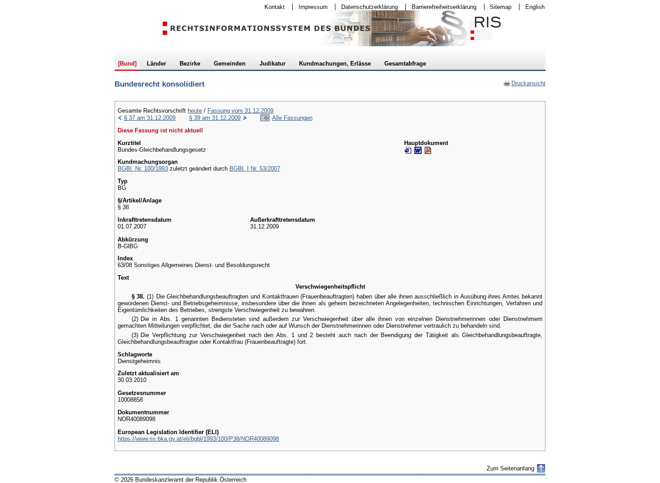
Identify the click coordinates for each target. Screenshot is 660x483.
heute (195, 110)
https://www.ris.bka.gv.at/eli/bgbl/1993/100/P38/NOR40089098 (198, 438)
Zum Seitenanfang (510, 468)
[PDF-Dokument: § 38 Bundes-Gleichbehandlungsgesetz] (428, 150)
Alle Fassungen (292, 117)
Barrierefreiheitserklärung (441, 7)
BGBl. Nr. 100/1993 (143, 168)
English (535, 7)
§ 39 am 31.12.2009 (215, 117)
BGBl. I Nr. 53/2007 (254, 168)
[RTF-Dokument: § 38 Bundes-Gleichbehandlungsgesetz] (418, 150)
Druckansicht (524, 83)
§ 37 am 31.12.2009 (150, 117)
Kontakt (272, 7)
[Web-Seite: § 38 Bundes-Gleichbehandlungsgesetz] (408, 150)
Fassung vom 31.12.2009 (240, 110)
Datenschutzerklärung (366, 7)
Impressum (310, 7)
